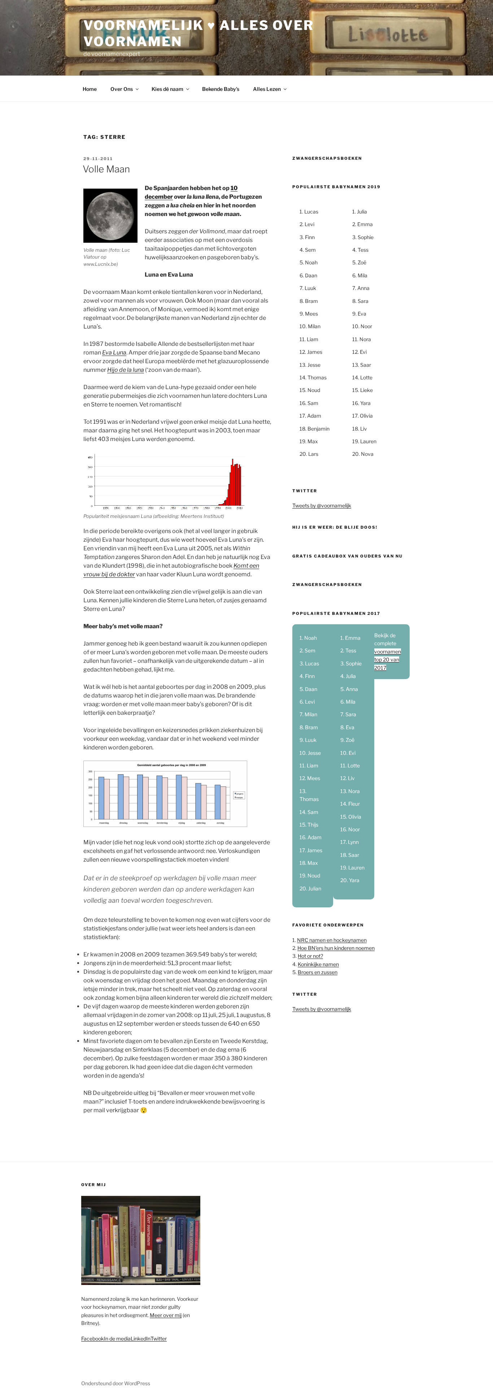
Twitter (158, 1338)
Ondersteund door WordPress (115, 1383)
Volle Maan (106, 169)
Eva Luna (114, 352)
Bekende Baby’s (220, 89)
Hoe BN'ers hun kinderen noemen (336, 948)
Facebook (92, 1338)
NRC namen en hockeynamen (332, 940)
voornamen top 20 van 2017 (387, 659)
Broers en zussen (317, 972)
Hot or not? (310, 956)
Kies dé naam (167, 89)
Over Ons (121, 89)
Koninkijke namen (318, 964)
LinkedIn (140, 1338)
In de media (117, 1338)
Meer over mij (166, 1315)
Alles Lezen (267, 89)
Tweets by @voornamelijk (321, 505)
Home (90, 89)
